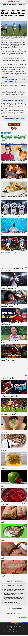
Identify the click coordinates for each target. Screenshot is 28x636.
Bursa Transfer (7, 4)
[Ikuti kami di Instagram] (15, 624)
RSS (17, 629)
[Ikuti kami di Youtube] (18, 624)
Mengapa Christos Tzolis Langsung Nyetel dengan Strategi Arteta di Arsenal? (15, 594)
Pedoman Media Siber (6, 627)
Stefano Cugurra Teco (18, 138)
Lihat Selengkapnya (22, 617)
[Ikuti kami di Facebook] (10, 624)
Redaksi (15, 626)
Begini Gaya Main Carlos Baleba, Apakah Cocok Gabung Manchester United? (14, 590)
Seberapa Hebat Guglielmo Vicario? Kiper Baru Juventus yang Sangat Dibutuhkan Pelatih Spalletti (14, 598)
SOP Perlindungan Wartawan (18, 627)
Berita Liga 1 (4, 140)
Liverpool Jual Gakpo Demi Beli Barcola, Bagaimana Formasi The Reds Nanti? (12, 603)
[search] (26, 1)
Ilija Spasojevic (4, 42)
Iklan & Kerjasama (11, 629)
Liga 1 (19, 41)
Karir (20, 626)
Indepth (14, 4)
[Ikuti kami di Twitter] (13, 624)
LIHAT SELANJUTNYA (14, 124)
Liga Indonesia (9, 138)
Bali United (24, 41)
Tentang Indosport (8, 626)
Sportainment (21, 4)
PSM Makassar (15, 136)
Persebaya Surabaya (8, 136)
